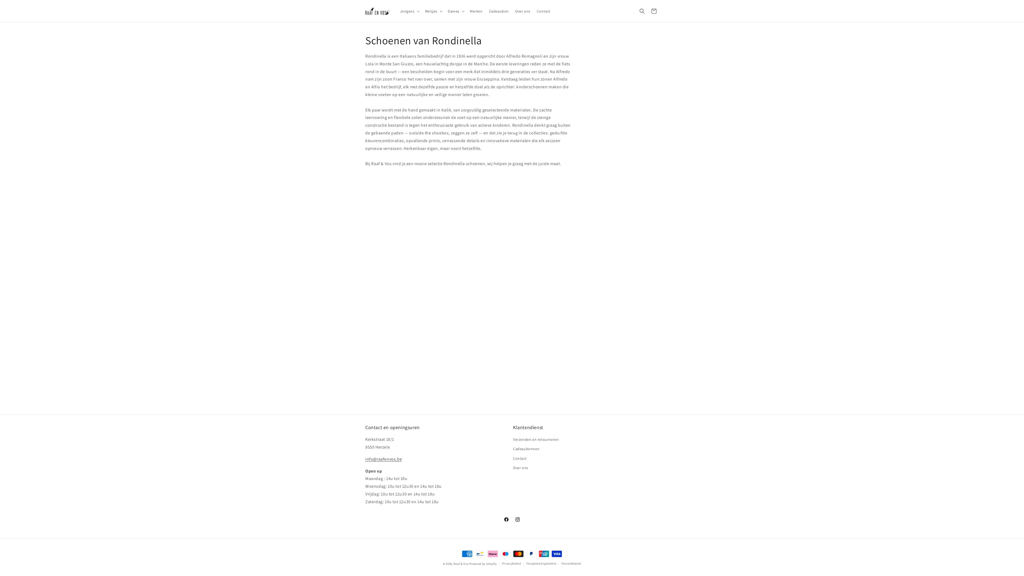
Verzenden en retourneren (536, 439)
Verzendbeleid (571, 563)
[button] (409, 11)
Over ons (520, 467)
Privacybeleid (511, 563)
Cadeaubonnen (526, 448)
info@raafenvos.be (383, 459)
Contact (520, 458)
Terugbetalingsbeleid (541, 563)
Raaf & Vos (461, 564)
